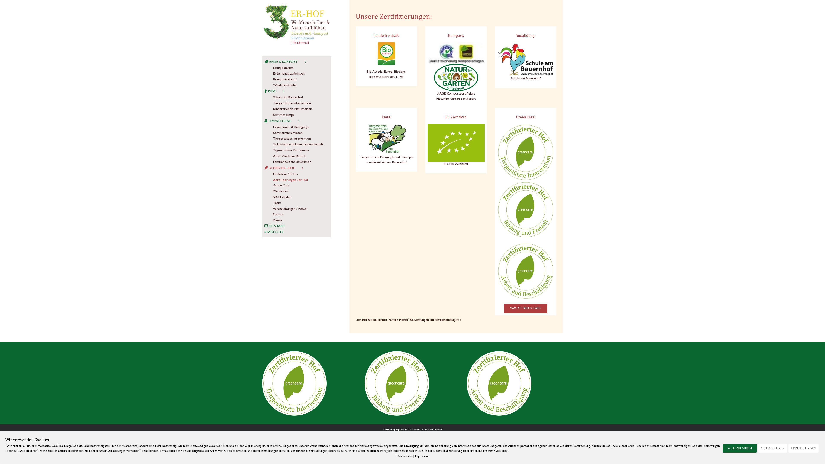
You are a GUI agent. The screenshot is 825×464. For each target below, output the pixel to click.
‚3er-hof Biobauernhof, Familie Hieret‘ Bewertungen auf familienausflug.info (408, 320)
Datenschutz (416, 430)
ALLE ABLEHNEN (773, 448)
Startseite (388, 430)
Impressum (401, 430)
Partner (429, 430)
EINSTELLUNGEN (803, 448)
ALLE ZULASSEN (740, 448)
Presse (438, 430)
